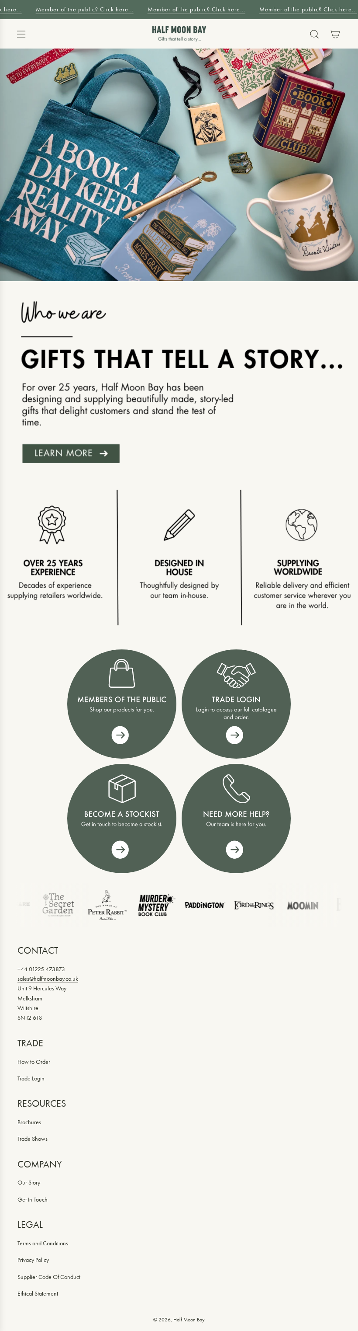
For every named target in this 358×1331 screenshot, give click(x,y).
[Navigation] (20, 34)
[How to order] (121, 818)
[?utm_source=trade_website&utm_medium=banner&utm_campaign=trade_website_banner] (121, 704)
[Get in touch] (236, 818)
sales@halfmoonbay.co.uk (47, 979)
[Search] (314, 34)
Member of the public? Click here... (80, 9)
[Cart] (335, 34)
